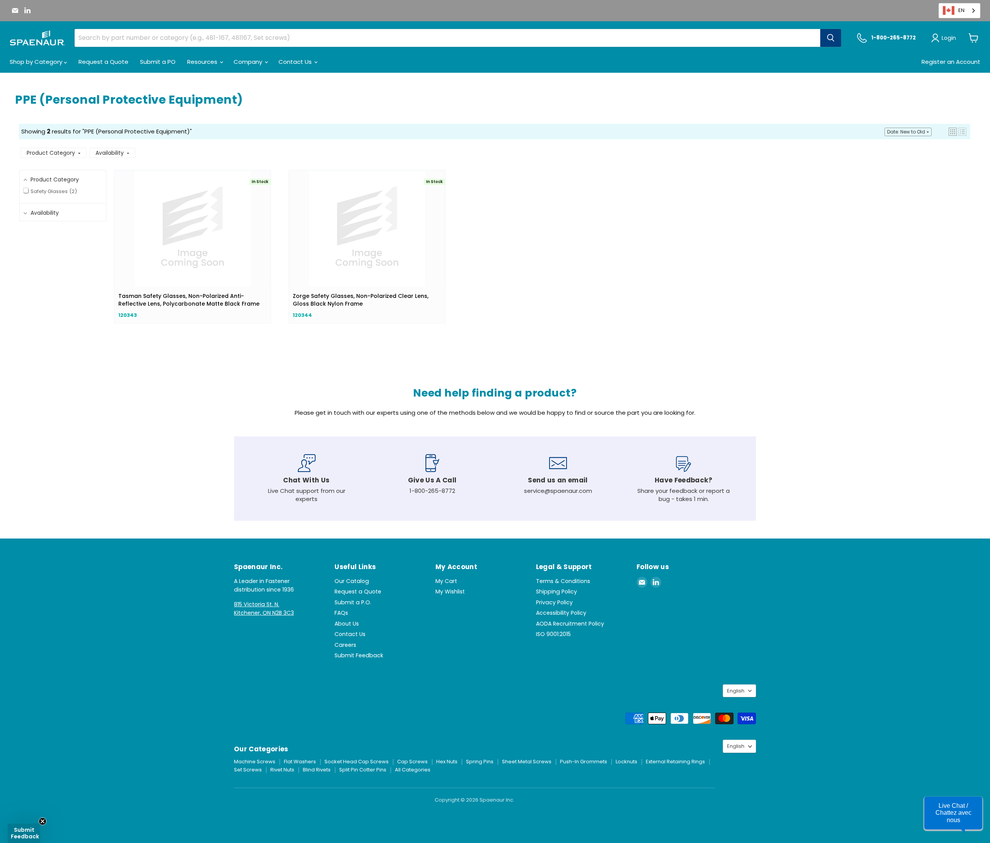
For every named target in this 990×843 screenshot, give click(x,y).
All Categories (412, 769)
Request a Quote (103, 62)
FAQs (341, 613)
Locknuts (626, 761)
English (735, 690)
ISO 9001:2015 (553, 634)
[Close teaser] (42, 821)
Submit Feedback (359, 655)
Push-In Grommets (583, 761)
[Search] (830, 38)
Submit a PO (158, 62)
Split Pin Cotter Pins (362, 769)
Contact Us (295, 62)
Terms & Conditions (563, 581)
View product (193, 236)
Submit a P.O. (353, 602)
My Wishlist (450, 591)
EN (961, 10)
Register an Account (951, 62)
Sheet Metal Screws (526, 761)
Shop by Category (37, 62)
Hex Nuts (446, 761)
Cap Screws (412, 761)
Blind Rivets (317, 769)
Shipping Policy (556, 591)
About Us (347, 624)
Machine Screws (254, 761)
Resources (203, 62)
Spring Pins (479, 761)
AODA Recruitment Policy (570, 624)
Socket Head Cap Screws (356, 761)
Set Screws (248, 769)
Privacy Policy (554, 602)
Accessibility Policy (561, 613)
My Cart (446, 581)
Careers (345, 645)
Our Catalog (352, 581)
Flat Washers (300, 761)
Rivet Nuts (282, 769)
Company (249, 62)
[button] (953, 132)
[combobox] (959, 10)
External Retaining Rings (675, 761)
